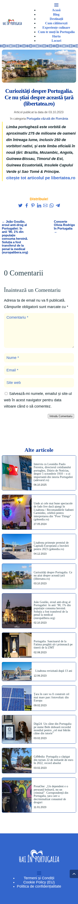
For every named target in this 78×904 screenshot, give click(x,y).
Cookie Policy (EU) (39, 882)
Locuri (56, 40)
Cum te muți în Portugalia (56, 32)
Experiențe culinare (56, 27)
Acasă (56, 10)
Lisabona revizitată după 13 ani (53, 670)
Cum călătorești (56, 23)
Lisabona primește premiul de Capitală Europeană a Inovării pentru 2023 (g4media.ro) (51, 546)
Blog (56, 14)
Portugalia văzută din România (47, 118)
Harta (56, 36)
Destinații (56, 19)
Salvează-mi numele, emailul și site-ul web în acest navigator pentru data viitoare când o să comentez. (38, 400)
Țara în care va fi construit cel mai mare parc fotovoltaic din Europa (51, 697)
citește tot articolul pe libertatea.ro (40, 178)
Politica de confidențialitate (39, 886)
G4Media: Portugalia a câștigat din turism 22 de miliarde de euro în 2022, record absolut (53, 760)
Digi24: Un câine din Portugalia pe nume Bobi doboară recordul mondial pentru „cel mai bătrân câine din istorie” (52, 728)
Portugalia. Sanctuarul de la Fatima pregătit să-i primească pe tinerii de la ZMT (53, 644)
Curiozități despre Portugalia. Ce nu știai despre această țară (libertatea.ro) (53, 575)
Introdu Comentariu (61, 416)
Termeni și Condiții (39, 878)
